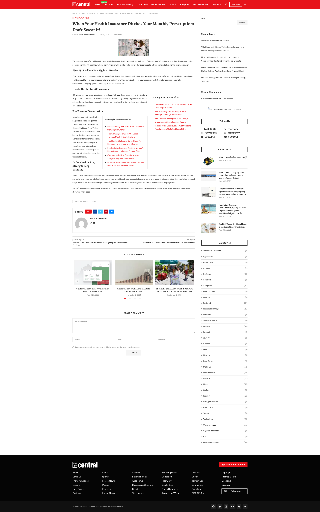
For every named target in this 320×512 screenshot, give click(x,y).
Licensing (226, 481)
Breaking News (169, 472)
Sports (105, 476)
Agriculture (225, 256)
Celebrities (167, 485)
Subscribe (236, 4)
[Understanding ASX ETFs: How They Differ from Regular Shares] (93, 272)
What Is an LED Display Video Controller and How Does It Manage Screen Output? (231, 175)
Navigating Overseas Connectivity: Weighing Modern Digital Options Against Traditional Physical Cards (232, 209)
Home (99, 4)
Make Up (217, 4)
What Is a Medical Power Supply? (215, 40)
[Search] (226, 5)
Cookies (196, 476)
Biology (225, 268)
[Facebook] (213, 506)
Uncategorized (225, 425)
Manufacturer (225, 372)
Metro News (108, 481)
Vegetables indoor (225, 430)
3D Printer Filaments (225, 250)
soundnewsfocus (88, 35)
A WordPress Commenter (211, 98)
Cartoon (76, 493)
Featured (109, 4)
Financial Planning (125, 4)
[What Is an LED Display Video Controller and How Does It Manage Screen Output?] (208, 176)
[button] (77, 281)
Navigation (228, 98)
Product (225, 396)
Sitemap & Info (229, 476)
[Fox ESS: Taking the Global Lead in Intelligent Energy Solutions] (208, 228)
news (94, 201)
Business (225, 274)
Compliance (197, 489)
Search (204, 18)
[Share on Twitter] (100, 212)
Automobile (225, 262)
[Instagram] (226, 506)
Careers (76, 485)
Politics (105, 485)
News (225, 384)
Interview (167, 481)
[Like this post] (89, 212)
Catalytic (225, 279)
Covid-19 (76, 476)
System (225, 413)
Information (197, 485)
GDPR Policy (198, 493)
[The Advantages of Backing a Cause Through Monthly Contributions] (134, 272)
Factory (225, 297)
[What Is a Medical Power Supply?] (208, 161)
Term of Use (197, 481)
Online (225, 390)
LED (225, 349)
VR (225, 436)
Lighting (225, 355)
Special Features (170, 489)
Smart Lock (225, 407)
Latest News (108, 493)
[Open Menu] (245, 4)
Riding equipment (225, 401)
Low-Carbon (142, 4)
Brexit (135, 489)
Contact (196, 472)
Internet (172, 4)
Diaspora (226, 485)
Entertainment (225, 291)
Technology (225, 419)
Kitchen (225, 343)
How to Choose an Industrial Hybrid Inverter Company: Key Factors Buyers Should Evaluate (232, 191)
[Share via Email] (111, 212)
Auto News (137, 481)
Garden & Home (158, 4)
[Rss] (239, 506)
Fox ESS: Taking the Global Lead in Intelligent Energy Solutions (232, 225)
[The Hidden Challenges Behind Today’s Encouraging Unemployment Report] (174, 272)
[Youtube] (232, 506)
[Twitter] (220, 506)
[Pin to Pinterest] (106, 212)
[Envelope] (245, 506)
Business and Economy (143, 485)
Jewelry (225, 337)
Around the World (171, 493)
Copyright (226, 472)
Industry (225, 326)
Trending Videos (80, 481)
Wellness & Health (201, 4)
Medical (225, 378)
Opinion (136, 472)
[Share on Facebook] (95, 212)
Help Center (78, 489)
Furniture (225, 314)
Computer (184, 4)
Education (167, 476)
